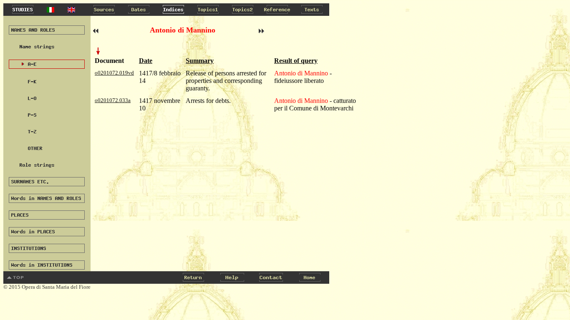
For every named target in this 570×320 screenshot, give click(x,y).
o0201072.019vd (114, 73)
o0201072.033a (113, 100)
